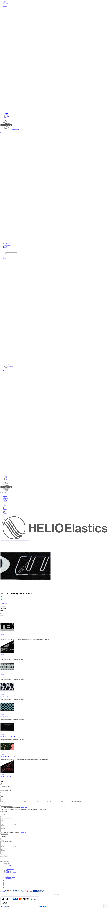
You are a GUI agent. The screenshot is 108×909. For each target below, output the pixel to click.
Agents (7, 115)
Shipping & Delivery (10, 865)
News (7, 113)
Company (7, 875)
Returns (7, 866)
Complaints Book (9, 878)
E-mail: (1, 798)
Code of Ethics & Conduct (11, 872)
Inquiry (2, 615)
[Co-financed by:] (24, 892)
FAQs (7, 864)
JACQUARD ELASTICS (16, 540)
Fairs (6, 114)
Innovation (5, 4)
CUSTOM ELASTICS (5, 540)
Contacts (4, 117)
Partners (7, 116)
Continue (6, 861)
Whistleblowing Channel (10, 877)
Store (4, 2)
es (6, 477)
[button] (54, 187)
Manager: (2, 791)
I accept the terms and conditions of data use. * (14, 807)
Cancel (2, 811)
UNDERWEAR (25, 540)
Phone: (1, 793)
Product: (2, 789)
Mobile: (2, 796)
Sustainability (5, 3)
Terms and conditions (10, 869)
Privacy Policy (8, 870)
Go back (2, 861)
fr (6, 479)
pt (6, 476)
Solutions (5, 1)
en (6, 478)
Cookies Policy (9, 871)
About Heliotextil (9, 111)
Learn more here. (23, 807)
